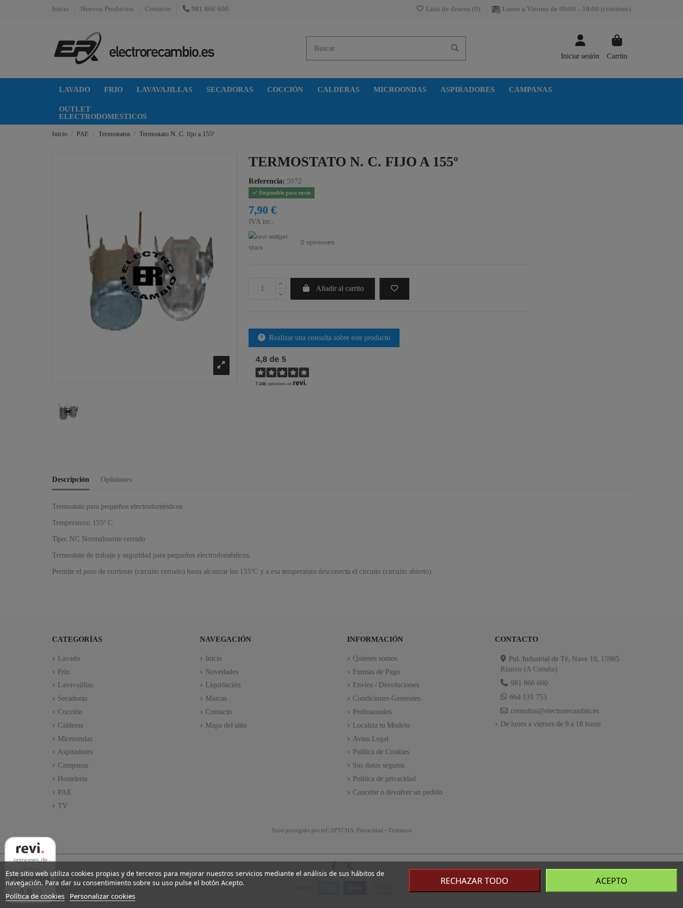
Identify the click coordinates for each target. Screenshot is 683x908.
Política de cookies (35, 896)
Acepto (611, 880)
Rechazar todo (474, 880)
